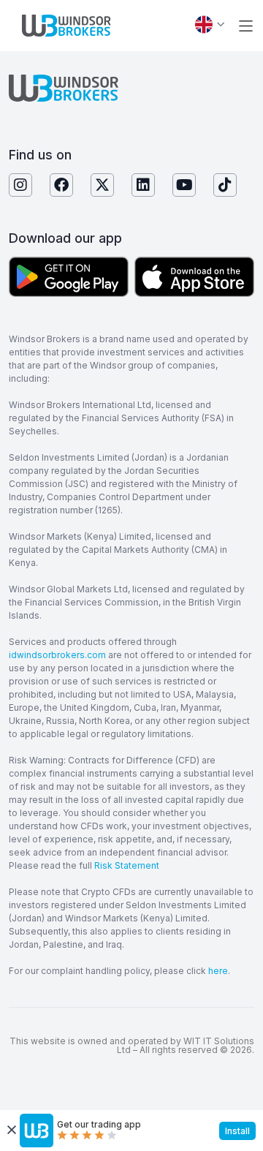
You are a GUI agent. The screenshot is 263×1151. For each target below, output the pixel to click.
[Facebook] (61, 185)
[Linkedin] (143, 185)
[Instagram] (20, 185)
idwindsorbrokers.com (57, 654)
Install (237, 1130)
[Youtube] (184, 185)
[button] (246, 26)
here (218, 970)
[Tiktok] (225, 185)
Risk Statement (126, 865)
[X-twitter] (102, 185)
